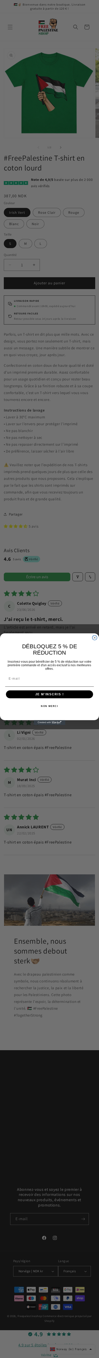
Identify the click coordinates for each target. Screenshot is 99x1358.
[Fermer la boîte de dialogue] (94, 637)
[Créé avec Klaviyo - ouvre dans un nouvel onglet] (49, 722)
